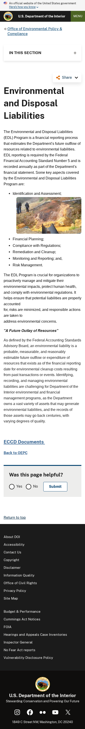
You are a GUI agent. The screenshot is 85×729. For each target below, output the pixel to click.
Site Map (11, 598)
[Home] (8, 16)
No (35, 486)
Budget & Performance (22, 611)
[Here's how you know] (42, 5)
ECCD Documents (24, 442)
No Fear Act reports (19, 650)
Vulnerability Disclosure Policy (28, 658)
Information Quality (19, 575)
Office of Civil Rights (20, 583)
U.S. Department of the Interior (41, 16)
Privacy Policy (15, 591)
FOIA (8, 627)
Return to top (15, 517)
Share (67, 77)
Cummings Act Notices (22, 619)
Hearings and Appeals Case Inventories (35, 634)
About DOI (12, 537)
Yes (19, 486)
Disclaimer (12, 567)
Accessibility (14, 544)
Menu (77, 16)
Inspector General (18, 642)
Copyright (11, 560)
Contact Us (12, 552)
